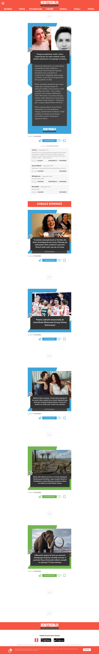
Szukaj (63, 9)
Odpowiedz (62, 160)
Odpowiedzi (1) (53, 160)
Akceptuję (87, 649)
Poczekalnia (35, 9)
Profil (91, 9)
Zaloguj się (43, 146)
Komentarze (49, 140)
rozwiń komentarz (47, 157)
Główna (8, 9)
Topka (22, 9)
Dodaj (77, 9)
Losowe (49, 9)
